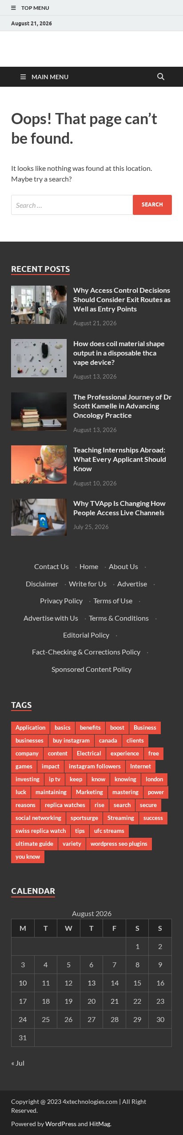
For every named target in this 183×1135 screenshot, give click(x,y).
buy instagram (71, 740)
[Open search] (160, 77)
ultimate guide (34, 843)
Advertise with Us (51, 618)
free (153, 753)
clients (135, 740)
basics (63, 727)
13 (91, 982)
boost (117, 727)
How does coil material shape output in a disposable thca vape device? (119, 352)
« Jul (17, 1062)
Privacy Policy (61, 600)
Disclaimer (42, 583)
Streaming (120, 817)
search (122, 804)
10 (23, 982)
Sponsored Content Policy (91, 669)
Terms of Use (112, 600)
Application (30, 727)
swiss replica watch (41, 830)
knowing (125, 779)
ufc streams (109, 830)
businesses (30, 740)
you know (28, 856)
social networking (38, 817)
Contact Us (51, 566)
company (27, 753)
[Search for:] (91, 205)
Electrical (89, 753)
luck (21, 792)
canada (108, 740)
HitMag (99, 1123)
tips (80, 830)
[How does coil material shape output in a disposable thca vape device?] (39, 344)
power (156, 792)
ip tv (54, 779)
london (154, 779)
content (58, 753)
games (24, 766)
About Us (123, 566)
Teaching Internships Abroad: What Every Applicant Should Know (119, 459)
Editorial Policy (86, 634)
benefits (90, 727)
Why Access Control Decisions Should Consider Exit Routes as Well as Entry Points (122, 299)
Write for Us (88, 583)
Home (89, 566)
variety (72, 843)
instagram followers (95, 766)
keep (76, 779)
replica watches (65, 804)
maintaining (51, 792)
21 (115, 1001)
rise (99, 804)
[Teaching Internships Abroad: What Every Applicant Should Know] (39, 450)
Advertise (132, 583)
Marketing (89, 792)
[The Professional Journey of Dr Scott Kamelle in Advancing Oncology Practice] (39, 397)
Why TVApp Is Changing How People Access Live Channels (119, 508)
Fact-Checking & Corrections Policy (86, 651)
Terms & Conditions (119, 618)
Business (145, 727)
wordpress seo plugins (119, 843)
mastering (125, 792)
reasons (26, 804)
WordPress (60, 1123)
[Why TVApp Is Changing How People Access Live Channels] (39, 504)
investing (28, 779)
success (153, 817)
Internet (140, 766)
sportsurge (84, 817)
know (98, 779)
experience (125, 753)
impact (51, 766)
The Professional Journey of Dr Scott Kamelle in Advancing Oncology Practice (122, 406)
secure (148, 804)
